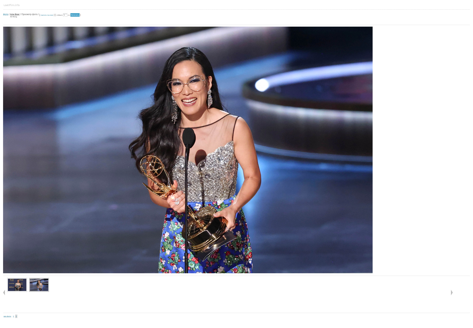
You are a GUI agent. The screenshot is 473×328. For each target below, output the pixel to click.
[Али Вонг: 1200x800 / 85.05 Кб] (17, 285)
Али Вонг (15, 14)
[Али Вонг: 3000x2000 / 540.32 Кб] (39, 285)
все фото (7, 316)
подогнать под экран (47, 15)
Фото (5, 14)
